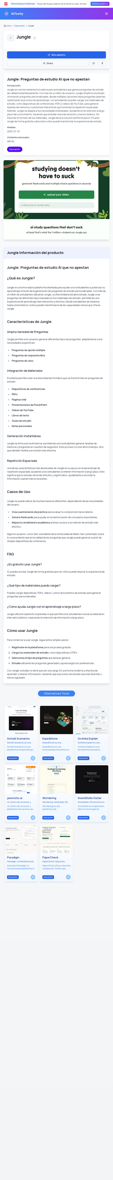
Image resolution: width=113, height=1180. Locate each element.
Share (49, 63)
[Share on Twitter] (93, 63)
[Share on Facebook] (102, 63)
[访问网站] (33, 758)
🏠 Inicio (7, 25)
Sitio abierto (58, 54)
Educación (20, 25)
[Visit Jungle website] (56, 200)
